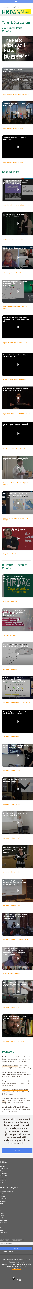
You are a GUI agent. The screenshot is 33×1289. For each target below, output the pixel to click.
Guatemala (3, 1201)
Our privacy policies (7, 1251)
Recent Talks (3, 1175)
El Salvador (3, 1199)
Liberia (2, 1213)
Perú (1, 1218)
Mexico (2, 1215)
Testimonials (3, 1180)
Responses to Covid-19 (6, 1191)
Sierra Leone (3, 1220)
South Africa (3, 1223)
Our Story (3, 1166)
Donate (17, 1151)
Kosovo (2, 1211)
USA (1, 1235)
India (1, 1206)
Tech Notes (3, 1178)
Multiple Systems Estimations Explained (15, 1081)
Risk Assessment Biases (10, 1066)
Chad (1, 1194)
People (2, 1171)
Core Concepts (4, 1168)
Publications (3, 1173)
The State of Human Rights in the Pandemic (16, 1057)
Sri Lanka (2, 1228)
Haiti (1, 1203)
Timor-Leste (3, 1232)
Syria (1, 1230)
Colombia (2, 1196)
